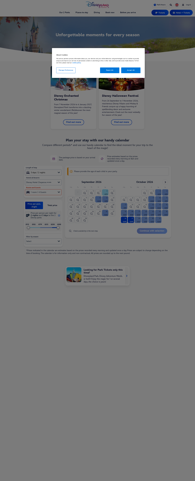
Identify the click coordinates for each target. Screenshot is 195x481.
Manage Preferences (66, 70)
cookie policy (76, 63)
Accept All (131, 70)
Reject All (109, 70)
